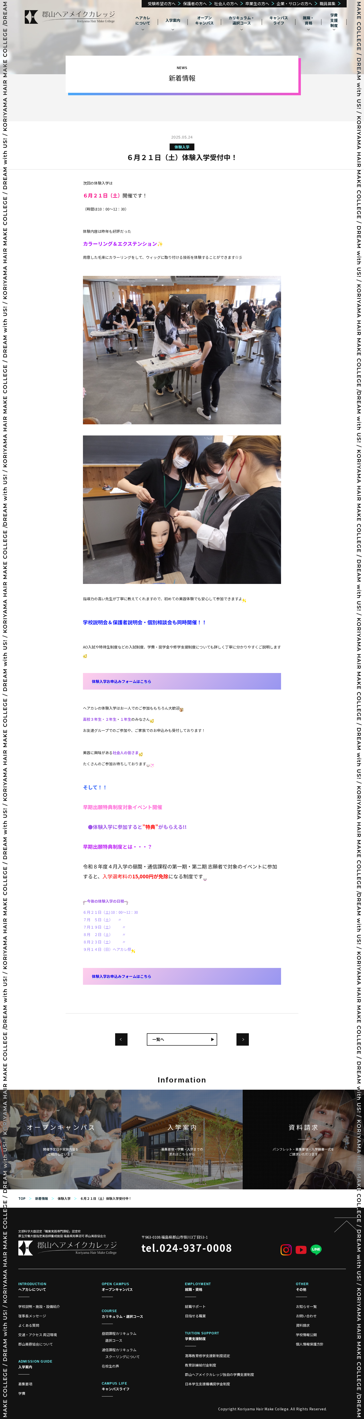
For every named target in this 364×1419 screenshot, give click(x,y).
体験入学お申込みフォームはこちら (121, 681)
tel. (186, 1247)
